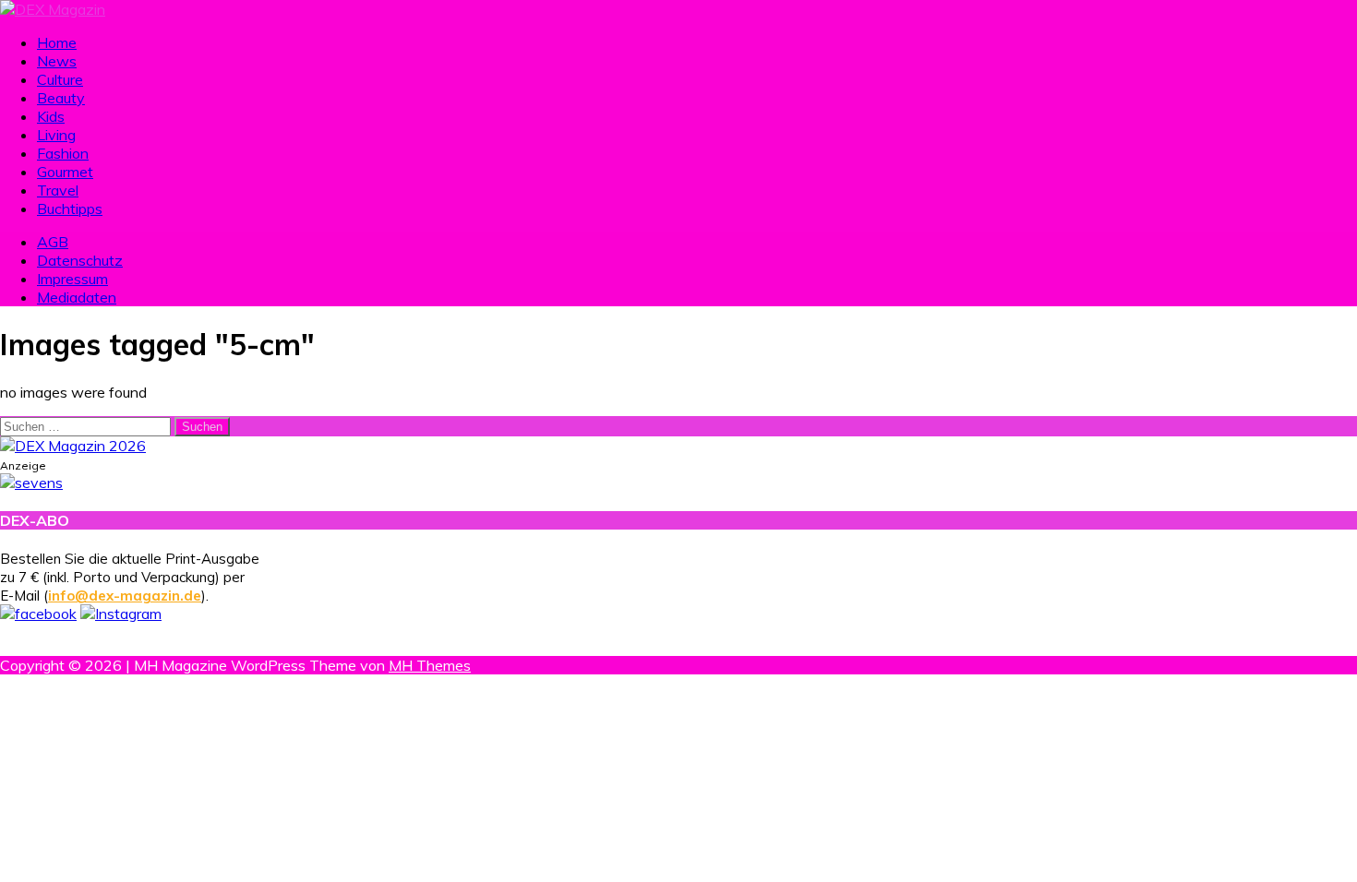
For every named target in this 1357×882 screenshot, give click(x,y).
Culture (60, 79)
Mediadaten (76, 297)
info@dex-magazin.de (124, 595)
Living (56, 134)
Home (57, 42)
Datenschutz (80, 260)
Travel (57, 190)
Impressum (72, 278)
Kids (51, 116)
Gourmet (65, 171)
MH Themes (430, 665)
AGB (52, 241)
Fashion (63, 153)
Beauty (61, 98)
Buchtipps (69, 208)
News (57, 61)
